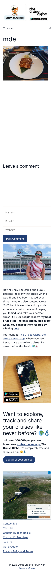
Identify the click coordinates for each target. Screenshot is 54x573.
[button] (50, 28)
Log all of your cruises (19, 459)
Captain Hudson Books (17, 532)
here (16, 328)
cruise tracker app (28, 444)
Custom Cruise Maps (15, 537)
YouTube (8, 528)
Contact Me (10, 523)
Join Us (7, 542)
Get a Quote (10, 546)
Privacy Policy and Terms (18, 551)
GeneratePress (27, 568)
